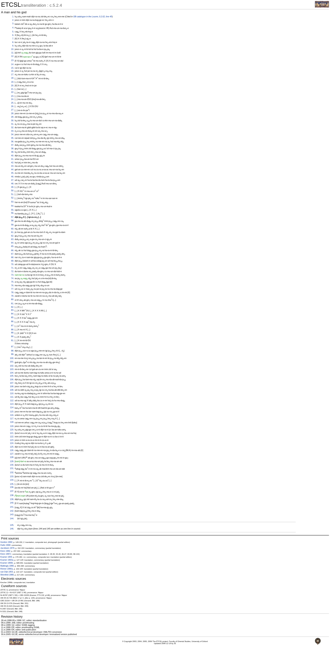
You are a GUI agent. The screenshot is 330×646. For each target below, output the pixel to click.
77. (12, 289)
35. (12, 138)
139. (12, 499)
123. (12, 440)
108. (12, 386)
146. (12, 529)
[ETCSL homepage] (322, 7)
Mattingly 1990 (7, 566)
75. (12, 282)
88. (12, 329)
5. (13, 32)
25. (12, 103)
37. (12, 145)
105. (12, 376)
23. (12, 96)
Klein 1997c (5, 554)
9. (13, 46)
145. (12, 525)
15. (12, 68)
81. (12, 303)
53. (12, 202)
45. (12, 173)
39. (12, 152)
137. (12, 491)
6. (13, 35)
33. (12, 131)
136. (12, 487)
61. (12, 232)
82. (12, 307)
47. (12, 180)
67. (12, 254)
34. (12, 134)
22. (12, 92)
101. (12, 362)
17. (12, 74)
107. (12, 383)
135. (12, 484)
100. (12, 358)
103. (12, 369)
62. (12, 236)
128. (12, 457)
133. (12, 476)
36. (12, 141)
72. (12, 271)
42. (12, 162)
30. (12, 120)
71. (12, 268)
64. (12, 243)
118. (12, 422)
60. (12, 229)
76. (12, 285)
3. (13, 23)
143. (12, 514)
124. (12, 443)
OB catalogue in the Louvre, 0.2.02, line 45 (92, 16)
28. (12, 113)
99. (12, 354)
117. (12, 418)
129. (12, 461)
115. (12, 412)
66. (12, 250)
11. (12, 53)
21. (12, 89)
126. (12, 450)
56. (12, 213)
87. (12, 325)
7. (13, 39)
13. (12, 60)
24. (12, 99)
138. (12, 495)
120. (12, 430)
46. (12, 177)
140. (12, 503)
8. (13, 42)
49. (12, 187)
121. (12, 433)
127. (12, 454)
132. (12, 472)
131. (12, 468)
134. (12, 480)
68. (12, 257)
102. (12, 366)
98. (12, 351)
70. (12, 264)
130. (12, 465)
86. (12, 321)
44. (12, 169)
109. (12, 390)
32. (12, 127)
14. (12, 64)
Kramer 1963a (6, 560)
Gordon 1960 (6, 542)
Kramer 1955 (6, 557)
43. (12, 166)
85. (12, 317)
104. (12, 373)
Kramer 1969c (6, 563)
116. (12, 415)
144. (12, 518)
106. (12, 379)
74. (12, 278)
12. (12, 56)
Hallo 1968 (5, 545)
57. (12, 217)
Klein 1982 (5, 551)
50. (12, 190)
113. (12, 404)
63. (12, 239)
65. (12, 246)
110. (12, 393)
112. (12, 400)
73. (12, 275)
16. (12, 71)
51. (12, 194)
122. (12, 437)
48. (12, 183)
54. (12, 206)
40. (12, 156)
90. (12, 336)
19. (12, 82)
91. (12, 340)
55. (12, 210)
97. (12, 347)
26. (12, 106)
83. (12, 310)
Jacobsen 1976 (7, 548)
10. (12, 49)
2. (13, 20)
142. (12, 511)
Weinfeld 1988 (7, 575)
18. (12, 78)
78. (12, 292)
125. (12, 447)
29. (12, 117)
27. (12, 110)
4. (13, 28)
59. (12, 225)
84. (12, 314)
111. (12, 397)
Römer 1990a (6, 569)
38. (12, 148)
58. (12, 221)
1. (13, 16)
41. (12, 159)
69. (12, 261)
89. (12, 333)
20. (12, 85)
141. (12, 507)
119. (12, 426)
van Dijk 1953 (6, 572)
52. (12, 198)
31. (12, 124)
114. (12, 407)
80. (12, 299)
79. (12, 296)
